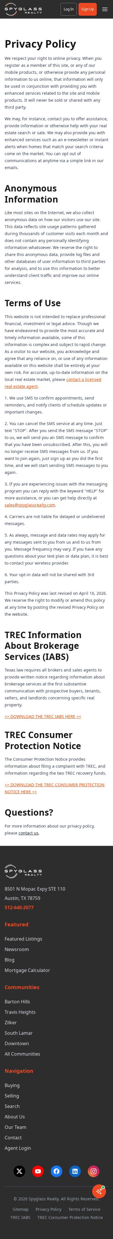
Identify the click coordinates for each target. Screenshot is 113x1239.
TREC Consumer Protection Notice (70, 1217)
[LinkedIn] (75, 1171)
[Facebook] (56, 1171)
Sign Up (87, 9)
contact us (29, 833)
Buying (12, 1085)
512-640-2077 (19, 907)
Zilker (11, 1022)
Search (12, 1106)
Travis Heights (20, 1012)
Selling (12, 1096)
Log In (69, 9)
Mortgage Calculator (27, 970)
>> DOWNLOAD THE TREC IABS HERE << (43, 716)
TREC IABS (20, 1217)
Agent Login (18, 1148)
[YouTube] (38, 1171)
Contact (13, 1137)
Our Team (15, 1127)
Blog (9, 960)
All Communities (22, 1054)
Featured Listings (23, 939)
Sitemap (21, 1209)
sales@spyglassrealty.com (30, 505)
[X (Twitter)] (19, 1171)
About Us (15, 1116)
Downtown (17, 1043)
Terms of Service (84, 1209)
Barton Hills (17, 1001)
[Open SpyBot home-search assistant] (99, 1191)
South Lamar (19, 1033)
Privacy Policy (48, 1209)
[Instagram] (93, 1171)
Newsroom (17, 949)
